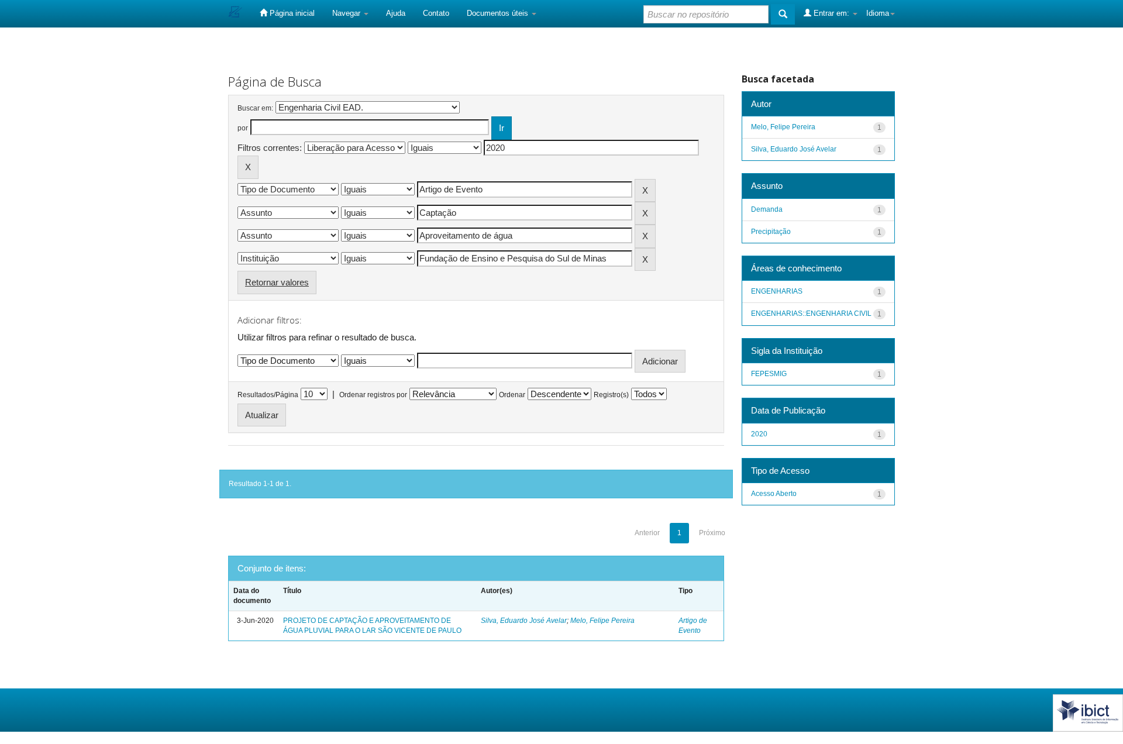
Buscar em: (255, 108)
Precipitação (771, 232)
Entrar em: (831, 13)
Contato (436, 13)
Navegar (347, 13)
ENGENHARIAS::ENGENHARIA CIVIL (811, 313)
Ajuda (395, 13)
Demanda (767, 209)
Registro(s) (611, 395)
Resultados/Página (267, 395)
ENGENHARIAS (776, 291)
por (242, 128)
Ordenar (512, 395)
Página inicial (291, 13)
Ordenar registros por (373, 395)
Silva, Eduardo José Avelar (524, 620)
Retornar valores (277, 282)
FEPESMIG (769, 374)
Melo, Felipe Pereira (602, 620)
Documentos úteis (499, 13)
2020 (759, 434)
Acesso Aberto (774, 494)
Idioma (877, 13)
